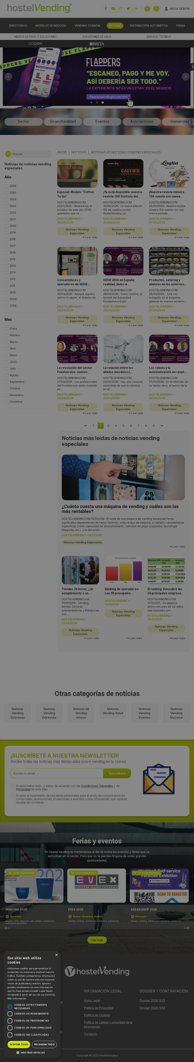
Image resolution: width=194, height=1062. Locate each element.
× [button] (56, 955)
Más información (17, 998)
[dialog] (97, 531)
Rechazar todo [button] (44, 1044)
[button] (32, 1052)
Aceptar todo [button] (19, 1044)
